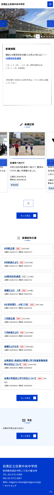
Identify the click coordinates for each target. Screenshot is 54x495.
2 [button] (44, 36)
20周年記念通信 (12, 276)
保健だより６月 (11, 346)
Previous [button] (3, 23)
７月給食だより (11, 332)
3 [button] (47, 36)
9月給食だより (11, 262)
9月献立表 (9, 248)
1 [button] (41, 36)
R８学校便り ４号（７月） (16, 304)
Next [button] (50, 23)
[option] (27, 23)
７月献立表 (9, 318)
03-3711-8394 (15, 474)
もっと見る (25, 215)
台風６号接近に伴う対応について (20, 378)
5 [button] (52, 36)
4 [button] (49, 36)
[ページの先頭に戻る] (51, 492)
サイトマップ (10, 485)
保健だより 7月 (12, 290)
